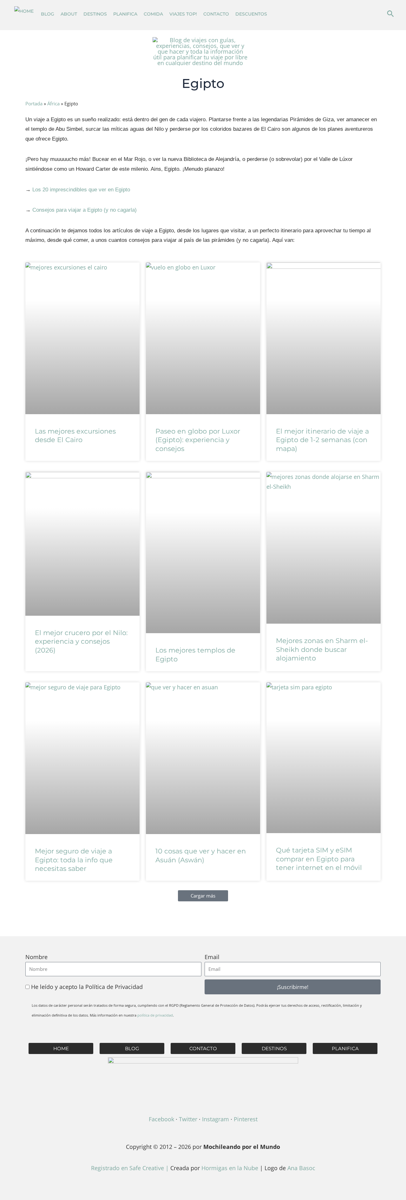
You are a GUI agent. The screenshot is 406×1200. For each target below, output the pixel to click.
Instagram (215, 1119)
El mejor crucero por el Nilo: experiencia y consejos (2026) (81, 641)
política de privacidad (155, 1015)
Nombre (36, 957)
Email (212, 957)
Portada (34, 103)
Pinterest (246, 1119)
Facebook (161, 1119)
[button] (390, 13)
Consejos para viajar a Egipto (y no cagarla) (84, 210)
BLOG (47, 14)
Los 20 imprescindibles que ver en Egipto (81, 190)
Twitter (188, 1119)
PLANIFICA (125, 14)
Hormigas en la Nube (229, 1168)
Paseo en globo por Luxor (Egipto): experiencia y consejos (197, 440)
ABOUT (69, 14)
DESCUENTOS (251, 14)
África (53, 103)
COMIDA (153, 14)
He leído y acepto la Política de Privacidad (87, 987)
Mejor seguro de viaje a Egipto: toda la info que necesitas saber (74, 859)
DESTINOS (95, 14)
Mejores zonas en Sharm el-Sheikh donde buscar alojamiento (322, 649)
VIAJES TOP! (183, 14)
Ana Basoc (301, 1168)
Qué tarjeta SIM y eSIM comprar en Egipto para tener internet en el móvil (319, 859)
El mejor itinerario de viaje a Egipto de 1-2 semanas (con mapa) (322, 440)
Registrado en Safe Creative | (130, 1168)
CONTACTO (216, 14)
